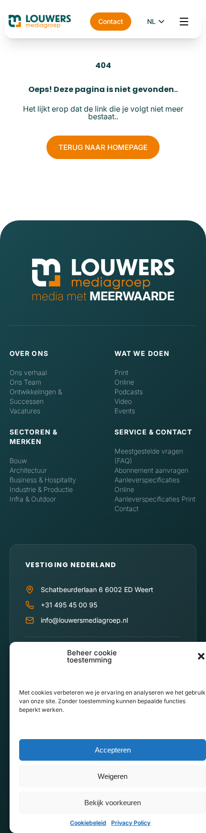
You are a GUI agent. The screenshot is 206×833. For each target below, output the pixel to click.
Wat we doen (142, 353)
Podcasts (128, 392)
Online (124, 382)
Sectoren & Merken (33, 436)
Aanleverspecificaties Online (147, 484)
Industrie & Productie (41, 489)
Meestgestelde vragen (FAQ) (148, 456)
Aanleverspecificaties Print (154, 499)
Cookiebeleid (88, 822)
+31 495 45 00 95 (69, 605)
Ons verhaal (28, 372)
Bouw (18, 460)
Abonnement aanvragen (151, 470)
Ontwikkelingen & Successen (36, 396)
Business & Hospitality (43, 480)
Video (123, 401)
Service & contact (153, 432)
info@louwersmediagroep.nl (84, 620)
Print (121, 372)
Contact (110, 21)
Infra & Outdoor (33, 499)
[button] (201, 656)
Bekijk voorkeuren (112, 803)
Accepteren (113, 750)
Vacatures (25, 411)
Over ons (29, 353)
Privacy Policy (130, 822)
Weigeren (112, 776)
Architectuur (28, 470)
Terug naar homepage (103, 147)
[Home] (103, 274)
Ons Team (25, 382)
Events (124, 411)
